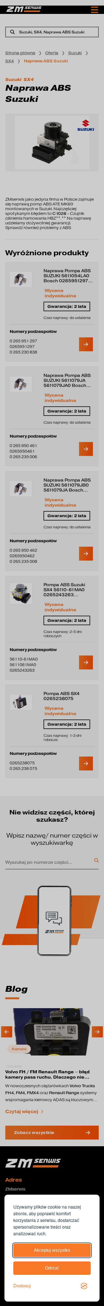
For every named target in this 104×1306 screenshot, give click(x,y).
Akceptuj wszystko (52, 1250)
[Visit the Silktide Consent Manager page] (84, 1286)
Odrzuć (52, 1268)
